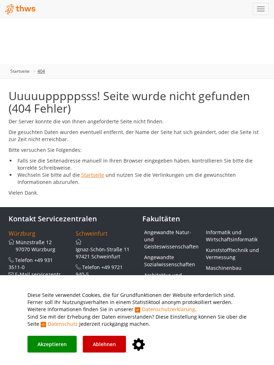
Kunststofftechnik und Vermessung (232, 254)
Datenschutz (63, 323)
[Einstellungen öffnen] (138, 345)
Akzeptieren (52, 344)
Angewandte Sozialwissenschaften (169, 261)
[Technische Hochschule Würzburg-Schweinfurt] (20, 9)
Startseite (20, 71)
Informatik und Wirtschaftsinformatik (232, 236)
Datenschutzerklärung (168, 309)
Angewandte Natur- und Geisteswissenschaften (171, 239)
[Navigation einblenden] (261, 9)
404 (41, 71)
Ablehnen (104, 344)
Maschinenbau (224, 267)
